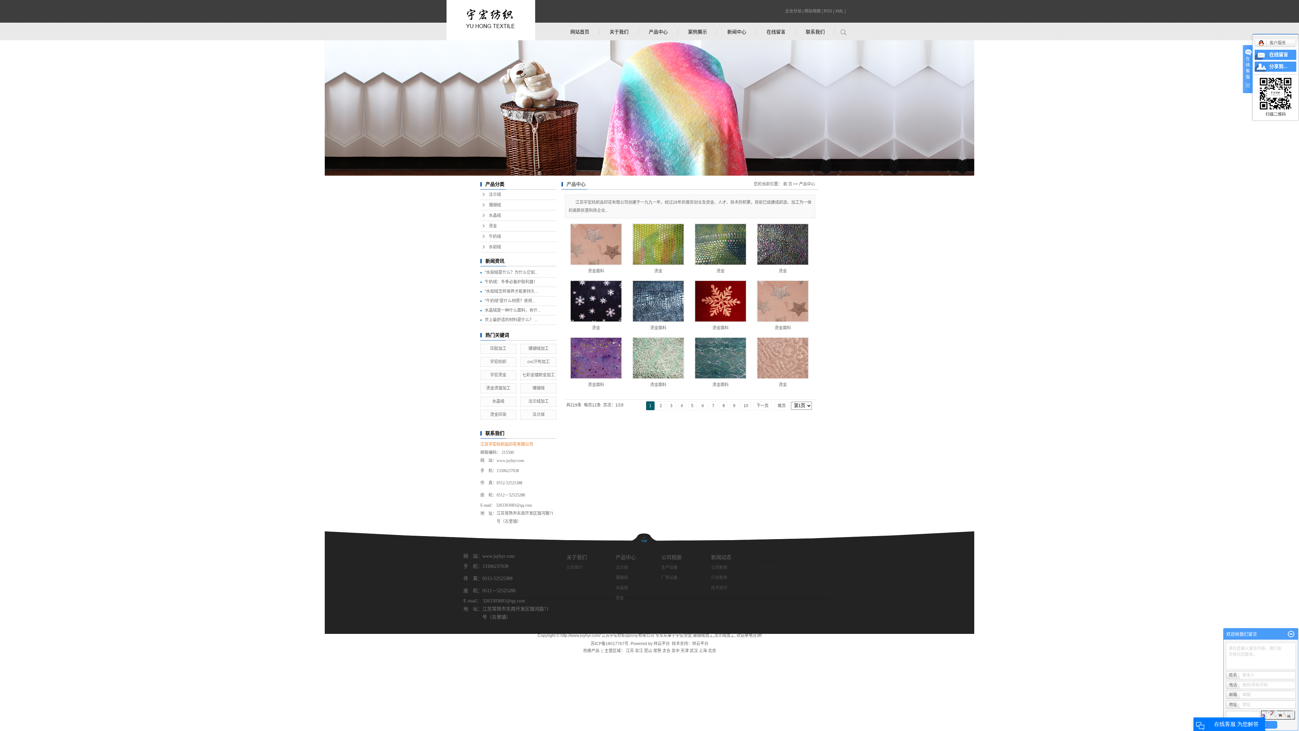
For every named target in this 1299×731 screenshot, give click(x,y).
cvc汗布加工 (538, 361)
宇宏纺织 (498, 361)
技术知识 (719, 587)
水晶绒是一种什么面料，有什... (513, 310)
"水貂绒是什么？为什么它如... (511, 272)
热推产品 (591, 650)
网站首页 (579, 32)
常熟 (657, 650)
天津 (685, 650)
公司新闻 (719, 567)
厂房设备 (669, 577)
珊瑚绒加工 (538, 348)
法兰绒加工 (538, 401)
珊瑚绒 (495, 205)
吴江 (639, 650)
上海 (703, 650)
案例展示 (697, 32)
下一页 (762, 405)
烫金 (493, 226)
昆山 (648, 650)
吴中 (675, 650)
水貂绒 (495, 247)
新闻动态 (721, 557)
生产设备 (669, 567)
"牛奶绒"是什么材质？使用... (510, 300)
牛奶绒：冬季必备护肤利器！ (511, 282)
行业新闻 (719, 577)
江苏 (630, 650)
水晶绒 (495, 215)
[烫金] (658, 244)
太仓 (666, 650)
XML (839, 11)
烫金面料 (596, 271)
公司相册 (671, 557)
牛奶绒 (495, 236)
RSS (828, 11)
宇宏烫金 (498, 375)
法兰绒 (495, 194)
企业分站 (793, 11)
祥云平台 (662, 643)
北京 (712, 650)
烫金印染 (498, 414)
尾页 (782, 405)
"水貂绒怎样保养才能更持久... (511, 291)
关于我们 (619, 32)
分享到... (1278, 66)
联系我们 (815, 32)
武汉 (694, 650)
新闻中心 (736, 32)
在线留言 (776, 32)
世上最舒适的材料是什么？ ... (511, 319)
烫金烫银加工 (498, 388)
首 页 (787, 184)
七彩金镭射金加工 (538, 375)
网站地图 (812, 11)
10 (746, 405)
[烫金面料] (596, 244)
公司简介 (575, 567)
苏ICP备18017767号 (610, 643)
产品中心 (658, 32)
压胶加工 (498, 348)
